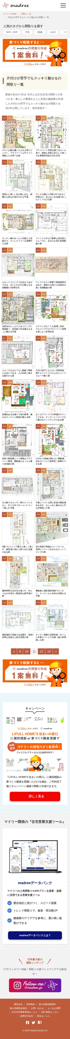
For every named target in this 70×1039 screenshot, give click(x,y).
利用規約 (30, 1004)
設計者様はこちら (50, 1012)
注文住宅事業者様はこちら (25, 1012)
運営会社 (18, 1004)
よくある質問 (54, 1008)
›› (56, 651)
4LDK (53, 32)
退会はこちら (43, 1016)
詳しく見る (35, 796)
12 (41, 651)
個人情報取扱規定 (18, 1008)
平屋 (27, 32)
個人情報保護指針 (47, 1004)
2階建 (40, 32)
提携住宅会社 (26, 1016)
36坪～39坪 (12, 32)
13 (49, 651)
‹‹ (14, 651)
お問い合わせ (37, 1008)
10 (26, 651)
